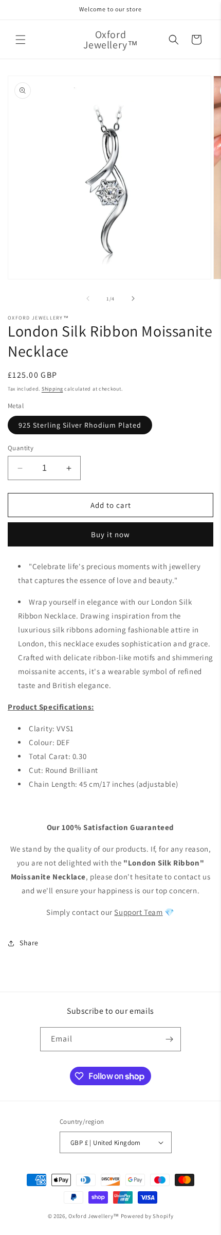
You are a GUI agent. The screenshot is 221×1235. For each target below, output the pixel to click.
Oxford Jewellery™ (93, 1216)
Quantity (20, 448)
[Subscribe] (169, 1039)
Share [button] (29, 942)
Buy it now (110, 534)
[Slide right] (133, 298)
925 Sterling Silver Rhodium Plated (80, 425)
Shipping (52, 388)
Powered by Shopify (147, 1216)
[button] (20, 39)
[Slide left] (88, 298)
